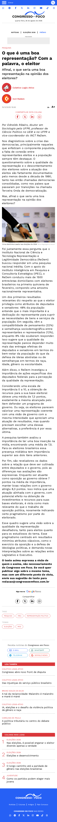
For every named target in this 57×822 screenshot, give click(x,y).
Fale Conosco (42, 805)
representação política (37, 616)
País (19, 627)
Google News (41, 655)
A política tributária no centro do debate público (25, 722)
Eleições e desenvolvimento (23, 755)
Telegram (17, 655)
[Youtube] (41, 8)
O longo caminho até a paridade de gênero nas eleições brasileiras (27, 767)
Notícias (15, 32)
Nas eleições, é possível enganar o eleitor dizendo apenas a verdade (30, 744)
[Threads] (54, 8)
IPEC (19, 616)
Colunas (21, 805)
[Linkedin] (28, 8)
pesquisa (8, 616)
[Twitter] (22, 8)
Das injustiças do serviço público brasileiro (27, 682)
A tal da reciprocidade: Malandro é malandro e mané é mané (27, 695)
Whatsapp (39, 650)
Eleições (8, 627)
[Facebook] (15, 8)
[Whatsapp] (3, 8)
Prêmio (43, 32)
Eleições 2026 (29, 32)
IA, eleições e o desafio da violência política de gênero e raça (27, 708)
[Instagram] (34, 8)
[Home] (28, 14)
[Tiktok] (48, 8)
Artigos (31, 805)
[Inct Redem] (6, 99)
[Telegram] (9, 8)
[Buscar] (53, 3)
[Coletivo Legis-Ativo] (6, 88)
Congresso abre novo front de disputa (24, 672)
